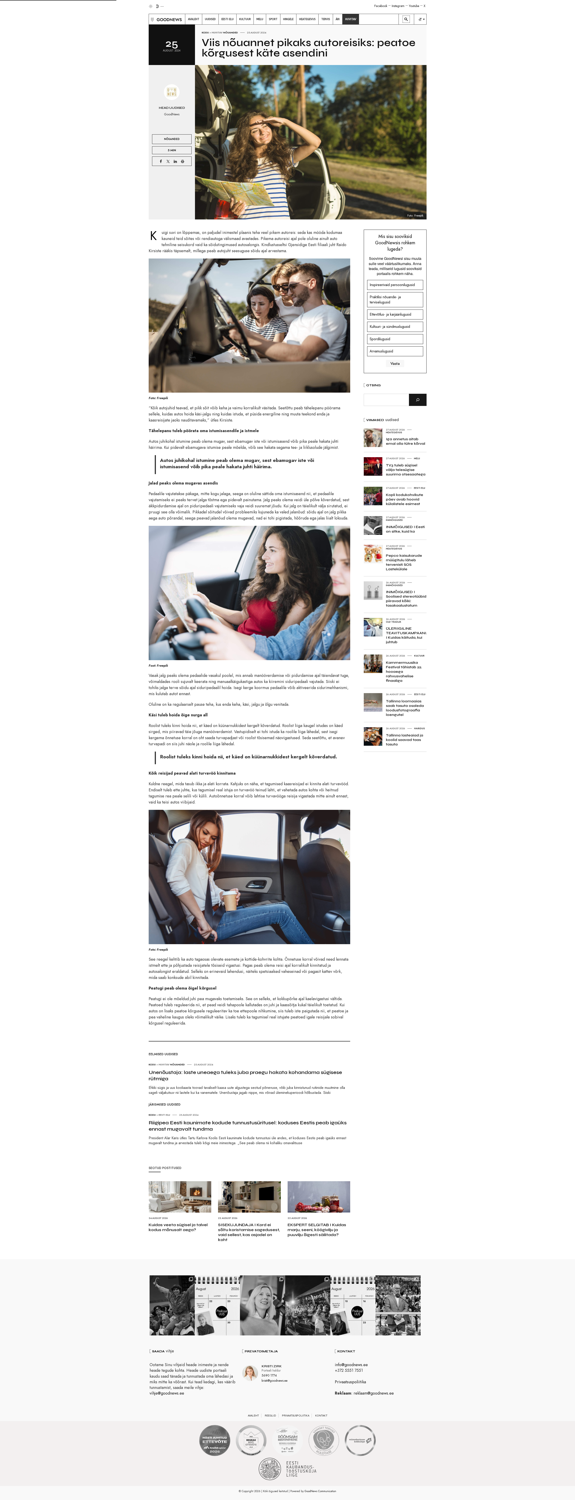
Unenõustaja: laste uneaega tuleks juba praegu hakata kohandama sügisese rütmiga (245, 1075)
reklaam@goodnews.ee (374, 1393)
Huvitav (217, 32)
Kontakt (321, 1415)
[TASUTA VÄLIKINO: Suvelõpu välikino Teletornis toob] (172, 1305)
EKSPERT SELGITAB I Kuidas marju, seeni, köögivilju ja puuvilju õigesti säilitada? (317, 1229)
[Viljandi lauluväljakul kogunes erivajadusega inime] (398, 1305)
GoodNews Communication (320, 1491)
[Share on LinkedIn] (175, 161)
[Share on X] (168, 161)
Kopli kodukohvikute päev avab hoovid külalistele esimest (404, 499)
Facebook (380, 6)
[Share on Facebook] (160, 161)
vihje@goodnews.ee (167, 1393)
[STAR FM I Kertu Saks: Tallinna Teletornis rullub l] (262, 1305)
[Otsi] (418, 400)
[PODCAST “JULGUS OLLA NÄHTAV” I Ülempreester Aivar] (217, 1305)
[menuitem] (193, 19)
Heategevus (394, 432)
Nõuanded (230, 32)
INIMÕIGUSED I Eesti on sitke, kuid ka (405, 529)
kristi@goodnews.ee (274, 1380)
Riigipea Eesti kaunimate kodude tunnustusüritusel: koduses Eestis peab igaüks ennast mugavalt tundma (248, 1126)
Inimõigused (394, 520)
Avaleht (253, 1415)
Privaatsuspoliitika (350, 1382)
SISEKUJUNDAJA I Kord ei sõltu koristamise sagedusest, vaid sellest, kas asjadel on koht (249, 1232)
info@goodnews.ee (351, 1365)
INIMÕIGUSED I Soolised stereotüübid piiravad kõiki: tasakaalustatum (406, 599)
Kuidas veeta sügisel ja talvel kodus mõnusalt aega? (178, 1227)
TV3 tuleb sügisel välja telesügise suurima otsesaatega (405, 469)
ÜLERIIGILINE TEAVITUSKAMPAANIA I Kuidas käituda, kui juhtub (407, 635)
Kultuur (419, 655)
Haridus (419, 728)
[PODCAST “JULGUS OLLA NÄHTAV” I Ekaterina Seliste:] (353, 1305)
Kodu (205, 32)
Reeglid (270, 1415)
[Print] (182, 161)
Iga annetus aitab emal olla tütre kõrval (405, 441)
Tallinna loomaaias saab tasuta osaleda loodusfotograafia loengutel (405, 708)
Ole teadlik (393, 622)
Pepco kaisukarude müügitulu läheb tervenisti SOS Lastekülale (404, 562)
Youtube (414, 6)
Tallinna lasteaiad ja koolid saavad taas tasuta (404, 739)
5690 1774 (269, 1375)
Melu (417, 458)
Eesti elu (164, 1115)
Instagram (398, 6)
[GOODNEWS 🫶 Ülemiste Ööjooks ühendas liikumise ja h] (307, 1305)
